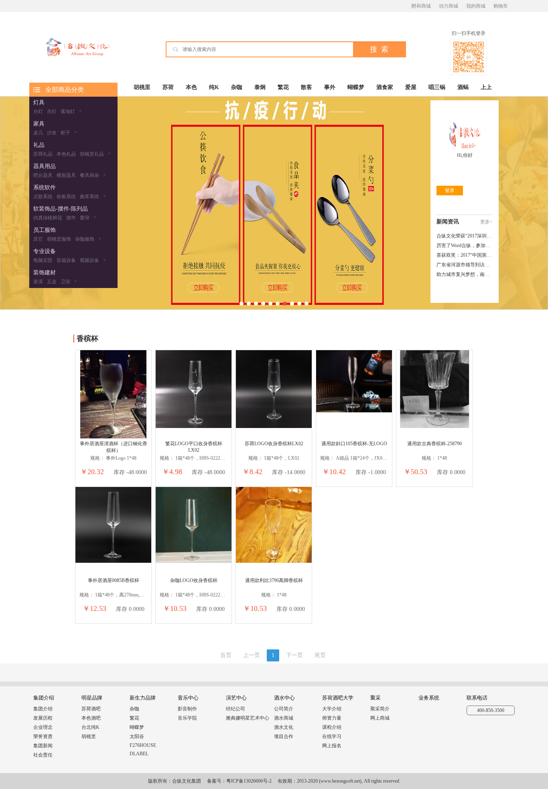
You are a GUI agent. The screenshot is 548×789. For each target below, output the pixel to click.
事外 (329, 87)
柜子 (65, 133)
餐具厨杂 (89, 175)
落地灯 (68, 111)
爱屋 (410, 87)
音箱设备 (66, 260)
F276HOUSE (143, 745)
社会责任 (43, 755)
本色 (191, 87)
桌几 (38, 133)
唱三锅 (436, 87)
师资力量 (331, 718)
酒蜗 (463, 87)
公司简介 (283, 709)
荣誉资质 (43, 736)
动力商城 (448, 6)
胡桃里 (142, 87)
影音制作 (187, 709)
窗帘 (84, 218)
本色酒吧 (91, 718)
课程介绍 (331, 727)
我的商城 (475, 6)
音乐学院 (187, 718)
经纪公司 (235, 709)
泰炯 (260, 87)
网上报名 (331, 745)
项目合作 (283, 736)
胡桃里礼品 (92, 154)
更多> (486, 222)
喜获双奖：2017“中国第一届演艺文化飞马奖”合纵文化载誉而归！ (464, 255)
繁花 (283, 87)
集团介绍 (43, 709)
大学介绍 (331, 709)
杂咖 (236, 87)
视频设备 (89, 260)
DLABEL (139, 754)
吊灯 (52, 111)
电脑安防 (43, 260)
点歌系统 (43, 196)
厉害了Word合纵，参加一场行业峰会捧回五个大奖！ (464, 245)
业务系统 (428, 698)
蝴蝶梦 (355, 87)
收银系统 (66, 196)
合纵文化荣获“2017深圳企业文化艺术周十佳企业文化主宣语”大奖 (464, 236)
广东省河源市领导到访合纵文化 (464, 265)
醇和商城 (421, 6)
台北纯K (90, 727)
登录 (450, 190)
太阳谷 (137, 736)
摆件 (71, 218)
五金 (52, 281)
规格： (98, 458)
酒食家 (384, 87)
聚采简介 (380, 709)
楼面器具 (66, 175)
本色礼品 (66, 154)
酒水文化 (283, 727)
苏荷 (168, 87)
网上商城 (380, 718)
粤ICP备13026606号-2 (249, 781)
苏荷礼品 (43, 154)
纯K (214, 87)
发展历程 (43, 718)
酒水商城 (283, 718)
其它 (38, 239)
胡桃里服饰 (59, 239)
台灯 (38, 111)
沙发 (52, 133)
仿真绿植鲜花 (47, 218)
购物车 (500, 6)
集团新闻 (43, 745)
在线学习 (331, 736)
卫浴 (65, 281)
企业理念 (43, 727)
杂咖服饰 (84, 239)
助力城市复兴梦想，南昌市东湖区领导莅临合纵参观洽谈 (464, 274)
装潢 (38, 281)
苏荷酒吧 (91, 709)
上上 (486, 87)
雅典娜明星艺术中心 (247, 718)
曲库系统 (89, 196)
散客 (306, 87)
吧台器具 (43, 175)
